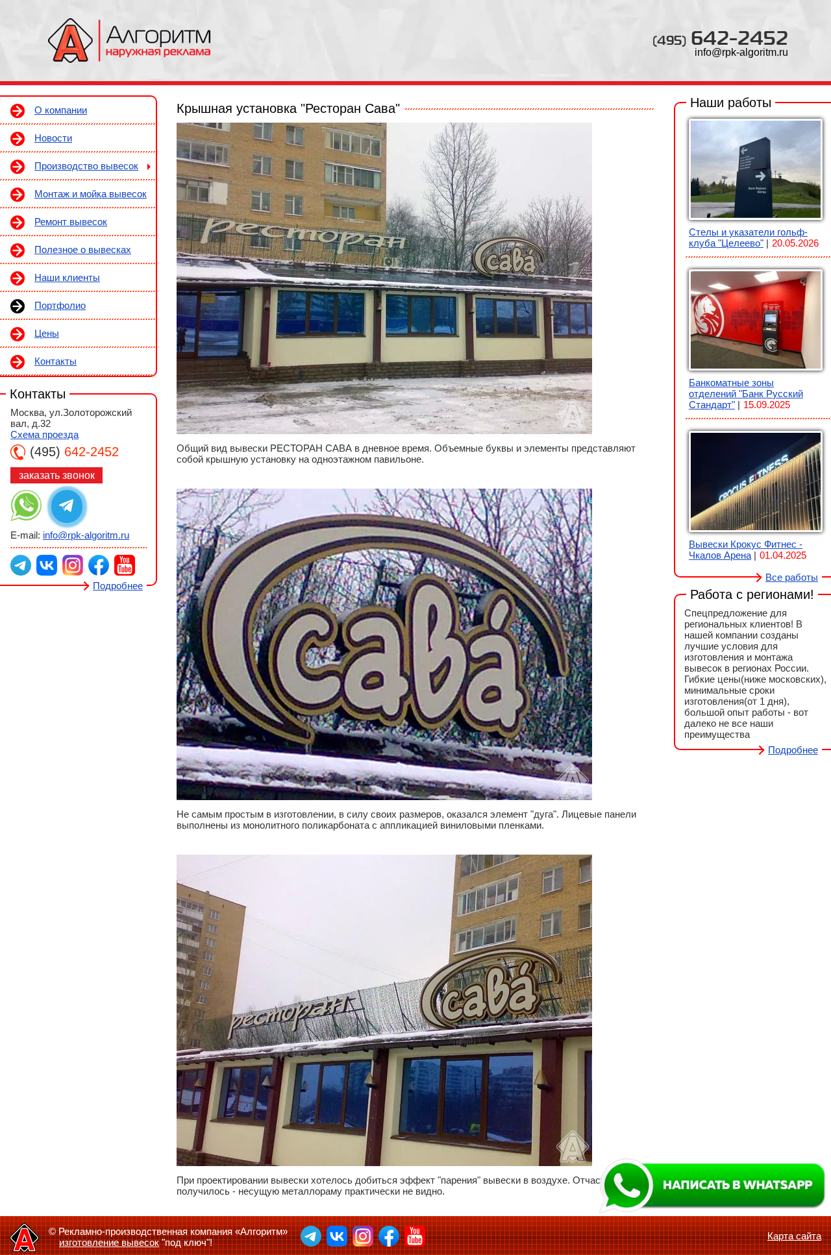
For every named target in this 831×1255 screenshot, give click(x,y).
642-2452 (720, 37)
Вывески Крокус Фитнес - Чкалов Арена (745, 550)
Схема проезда (44, 434)
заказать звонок (57, 475)
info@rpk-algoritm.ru (741, 52)
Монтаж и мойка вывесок (90, 193)
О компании (60, 110)
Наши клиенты (67, 277)
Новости (53, 137)
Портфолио (60, 305)
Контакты (55, 361)
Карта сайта (794, 1235)
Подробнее (118, 585)
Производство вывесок (86, 165)
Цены (46, 333)
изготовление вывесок (109, 1242)
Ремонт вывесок (70, 221)
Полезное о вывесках (82, 249)
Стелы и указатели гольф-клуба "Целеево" (748, 237)
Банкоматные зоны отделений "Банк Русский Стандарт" (746, 393)
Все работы (791, 577)
